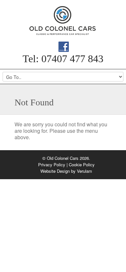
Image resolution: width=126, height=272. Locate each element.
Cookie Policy (82, 164)
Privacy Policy (51, 164)
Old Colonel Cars (63, 20)
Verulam (84, 171)
